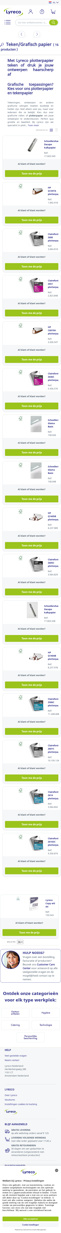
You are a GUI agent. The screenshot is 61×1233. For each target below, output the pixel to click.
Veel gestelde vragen (16, 1055)
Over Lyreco (11, 1095)
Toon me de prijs (32, 173)
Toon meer (33, 125)
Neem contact (12, 1060)
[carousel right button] (36, 34)
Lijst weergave (57, 130)
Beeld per (11, 942)
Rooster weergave (51, 130)
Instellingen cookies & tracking (21, 1104)
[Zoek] (53, 22)
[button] (7, 22)
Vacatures (10, 1099)
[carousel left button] (21, 34)
